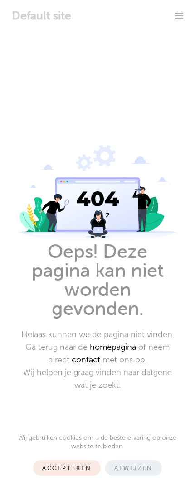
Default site (41, 16)
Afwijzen (133, 468)
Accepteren (67, 468)
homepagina (113, 347)
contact (86, 360)
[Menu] (179, 16)
